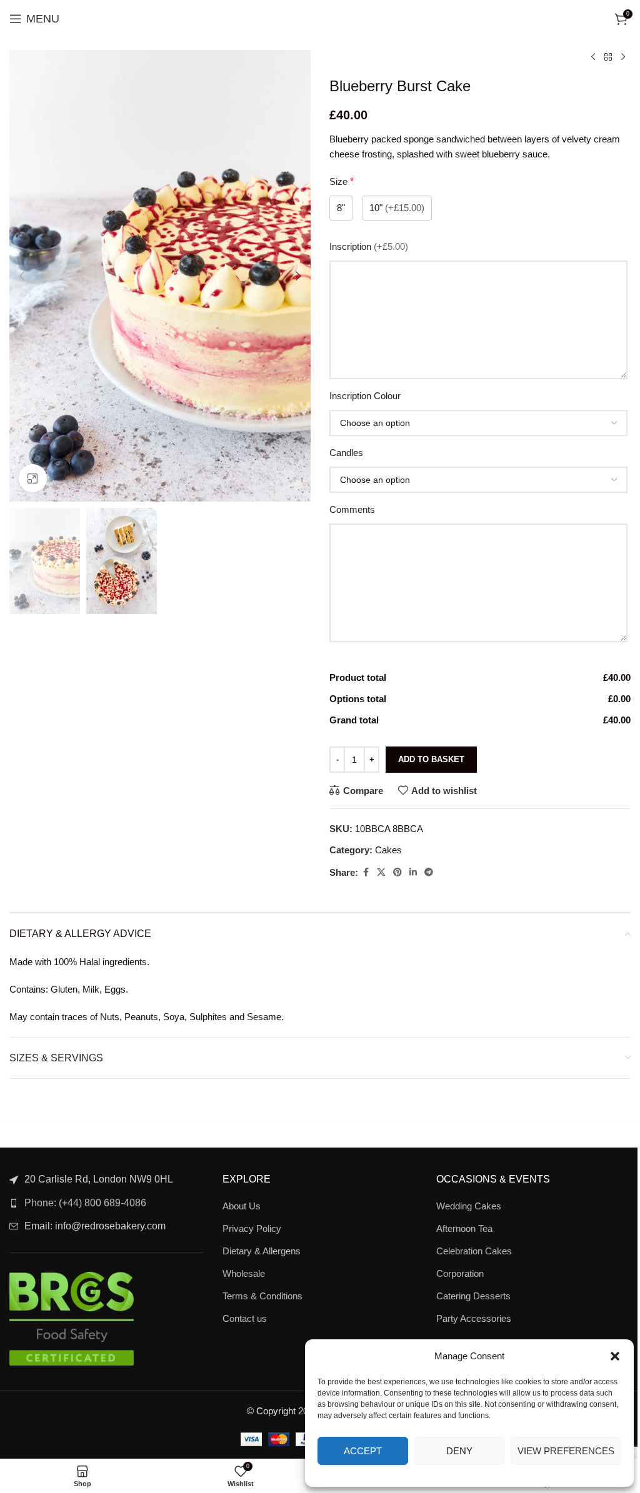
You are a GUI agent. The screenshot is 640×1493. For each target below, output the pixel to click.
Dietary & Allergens (261, 1251)
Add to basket (431, 759)
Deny (459, 1451)
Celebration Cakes (474, 1251)
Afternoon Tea (464, 1228)
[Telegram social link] (429, 872)
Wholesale (243, 1273)
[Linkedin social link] (413, 872)
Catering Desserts (473, 1296)
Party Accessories (473, 1318)
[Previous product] (593, 57)
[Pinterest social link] (397, 872)
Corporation (460, 1273)
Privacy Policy (251, 1228)
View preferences (566, 1451)
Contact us (244, 1318)
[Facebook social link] (365, 872)
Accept (363, 1451)
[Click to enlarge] (33, 478)
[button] (615, 1356)
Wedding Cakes (468, 1206)
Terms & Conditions (262, 1296)
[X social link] (381, 872)
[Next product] (623, 57)
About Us (241, 1206)
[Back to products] (608, 57)
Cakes (388, 850)
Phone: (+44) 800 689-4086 (85, 1203)
